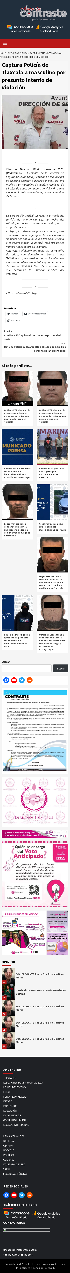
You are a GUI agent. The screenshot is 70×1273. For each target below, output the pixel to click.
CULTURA (8, 1159)
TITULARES (9, 1077)
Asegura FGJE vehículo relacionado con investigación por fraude (52, 526)
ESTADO (7, 1092)
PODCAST (8, 1150)
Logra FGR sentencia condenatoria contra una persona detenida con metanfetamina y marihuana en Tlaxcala (51, 582)
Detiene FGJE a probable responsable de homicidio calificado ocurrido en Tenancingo (17, 473)
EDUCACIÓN (10, 1110)
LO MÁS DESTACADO (14, 1087)
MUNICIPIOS (10, 1106)
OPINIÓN (8, 1145)
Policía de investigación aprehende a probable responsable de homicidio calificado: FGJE (17, 640)
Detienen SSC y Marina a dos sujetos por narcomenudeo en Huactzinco (51, 473)
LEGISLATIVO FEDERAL (16, 1124)
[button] (24, 933)
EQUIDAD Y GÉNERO (14, 1164)
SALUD (7, 1169)
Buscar (6, 661)
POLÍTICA (8, 1155)
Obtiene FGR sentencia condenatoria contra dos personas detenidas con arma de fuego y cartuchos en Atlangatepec (52, 642)
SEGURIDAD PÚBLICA (15, 1173)
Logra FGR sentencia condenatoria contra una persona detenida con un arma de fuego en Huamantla (17, 529)
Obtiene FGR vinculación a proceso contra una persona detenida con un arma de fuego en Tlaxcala (52, 416)
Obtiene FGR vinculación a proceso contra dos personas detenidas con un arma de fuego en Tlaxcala (17, 416)
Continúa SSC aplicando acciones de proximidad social (32, 335)
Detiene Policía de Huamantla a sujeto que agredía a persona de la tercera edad (35, 346)
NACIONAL (9, 1141)
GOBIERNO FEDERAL (15, 1120)
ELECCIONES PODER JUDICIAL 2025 (23, 1082)
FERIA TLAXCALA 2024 (15, 1096)
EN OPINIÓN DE (12, 1115)
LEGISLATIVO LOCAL (14, 1136)
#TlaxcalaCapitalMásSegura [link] (23, 293)
